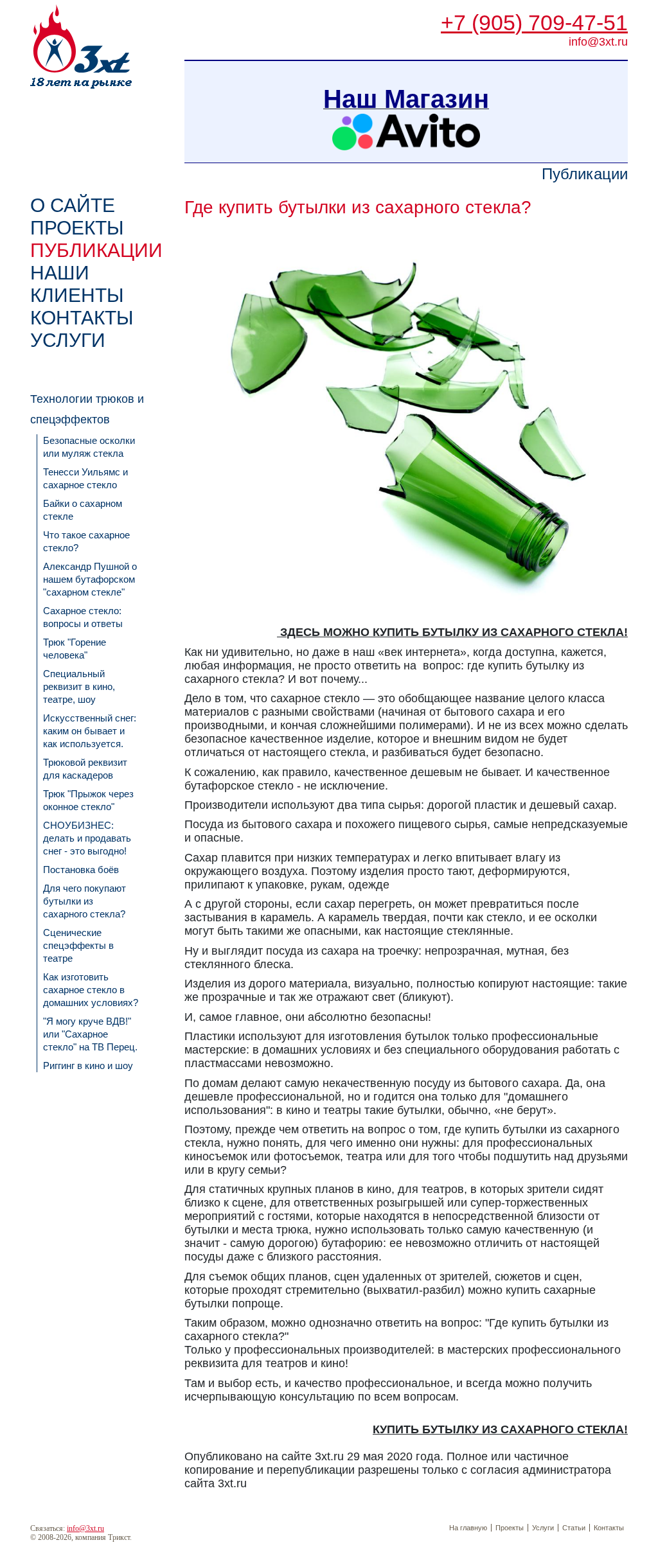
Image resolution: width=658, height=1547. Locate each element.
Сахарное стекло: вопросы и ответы (83, 617)
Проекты (509, 1528)
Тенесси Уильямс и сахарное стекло (85, 478)
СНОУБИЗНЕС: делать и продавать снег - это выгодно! (87, 838)
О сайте (72, 205)
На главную (468, 1528)
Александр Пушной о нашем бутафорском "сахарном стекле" (90, 579)
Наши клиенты (77, 284)
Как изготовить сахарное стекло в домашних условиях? (90, 989)
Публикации (96, 250)
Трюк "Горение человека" (74, 648)
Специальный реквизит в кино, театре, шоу (79, 686)
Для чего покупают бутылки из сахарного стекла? (84, 901)
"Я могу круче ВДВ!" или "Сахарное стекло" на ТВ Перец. (90, 1034)
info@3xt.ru (85, 1528)
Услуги (67, 340)
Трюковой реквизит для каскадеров (85, 769)
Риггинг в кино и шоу (88, 1065)
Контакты (82, 317)
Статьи (573, 1528)
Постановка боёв (81, 869)
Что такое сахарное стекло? (86, 541)
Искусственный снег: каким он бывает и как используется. (89, 730)
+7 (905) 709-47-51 (534, 22)
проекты (77, 227)
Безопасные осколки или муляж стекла (89, 447)
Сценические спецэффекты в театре (78, 945)
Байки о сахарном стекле (82, 510)
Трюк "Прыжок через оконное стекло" (88, 800)
